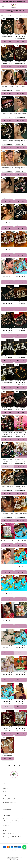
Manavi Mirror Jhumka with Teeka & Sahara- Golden (7, 565)
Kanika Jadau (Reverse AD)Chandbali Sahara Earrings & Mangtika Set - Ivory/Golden (7, 753)
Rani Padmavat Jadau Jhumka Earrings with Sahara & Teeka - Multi (20, 61)
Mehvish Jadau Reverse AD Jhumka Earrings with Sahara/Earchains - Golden (20, 513)
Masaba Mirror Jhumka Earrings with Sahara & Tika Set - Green (20, 486)
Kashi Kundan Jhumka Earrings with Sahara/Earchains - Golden (7, 194)
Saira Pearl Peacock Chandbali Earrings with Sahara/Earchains (20, 86)
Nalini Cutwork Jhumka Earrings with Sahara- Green (20, 673)
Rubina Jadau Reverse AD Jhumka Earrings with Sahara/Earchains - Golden (7, 167)
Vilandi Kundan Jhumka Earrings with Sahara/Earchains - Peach (20, 619)
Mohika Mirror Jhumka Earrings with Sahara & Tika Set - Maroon (20, 565)
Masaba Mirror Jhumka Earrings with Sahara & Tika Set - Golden (7, 140)
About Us (5, 788)
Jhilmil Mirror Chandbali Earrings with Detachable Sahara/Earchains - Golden (7, 302)
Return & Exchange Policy (10, 802)
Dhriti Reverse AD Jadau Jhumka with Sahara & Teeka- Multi (20, 34)
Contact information (14, 859)
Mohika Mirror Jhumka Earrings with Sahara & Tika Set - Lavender (7, 673)
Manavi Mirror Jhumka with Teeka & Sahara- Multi (7, 275)
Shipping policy (19, 857)
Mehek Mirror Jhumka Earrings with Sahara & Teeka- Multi (7, 459)
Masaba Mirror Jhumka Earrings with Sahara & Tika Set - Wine (20, 329)
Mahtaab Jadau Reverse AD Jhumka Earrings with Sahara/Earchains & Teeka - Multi (7, 221)
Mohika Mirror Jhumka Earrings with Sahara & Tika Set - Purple (20, 699)
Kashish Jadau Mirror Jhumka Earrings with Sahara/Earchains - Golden (20, 140)
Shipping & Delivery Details (10, 799)
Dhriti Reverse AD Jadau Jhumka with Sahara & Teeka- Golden (7, 86)
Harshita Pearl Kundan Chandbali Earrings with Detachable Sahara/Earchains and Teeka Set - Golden (7, 34)
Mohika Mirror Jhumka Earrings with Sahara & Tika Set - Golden (7, 726)
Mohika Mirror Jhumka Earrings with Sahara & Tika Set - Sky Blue (20, 592)
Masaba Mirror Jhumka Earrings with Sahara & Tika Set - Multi (20, 194)
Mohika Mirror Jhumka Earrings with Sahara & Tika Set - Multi (7, 699)
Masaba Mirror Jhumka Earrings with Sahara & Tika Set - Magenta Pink (7, 432)
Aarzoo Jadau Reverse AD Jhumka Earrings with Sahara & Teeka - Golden (7, 61)
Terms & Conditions (8, 806)
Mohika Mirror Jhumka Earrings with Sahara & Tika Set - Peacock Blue (20, 646)
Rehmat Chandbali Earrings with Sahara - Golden (7, 619)
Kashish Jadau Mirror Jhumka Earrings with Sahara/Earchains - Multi (20, 167)
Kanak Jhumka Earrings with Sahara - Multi (20, 432)
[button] (3, 6)
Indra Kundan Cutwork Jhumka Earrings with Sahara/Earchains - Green (20, 726)
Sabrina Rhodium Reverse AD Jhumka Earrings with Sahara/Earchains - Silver (7, 355)
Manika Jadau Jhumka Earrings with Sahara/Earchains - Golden (20, 407)
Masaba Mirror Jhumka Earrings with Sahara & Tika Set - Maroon (7, 329)
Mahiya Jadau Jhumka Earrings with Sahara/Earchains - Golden (20, 248)
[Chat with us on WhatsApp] (24, 847)
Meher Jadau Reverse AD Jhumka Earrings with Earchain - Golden (20, 302)
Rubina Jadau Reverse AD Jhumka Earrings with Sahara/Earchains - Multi (20, 459)
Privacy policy (20, 855)
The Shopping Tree (13, 853)
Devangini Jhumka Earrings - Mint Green (7, 540)
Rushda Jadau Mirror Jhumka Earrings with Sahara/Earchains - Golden (20, 113)
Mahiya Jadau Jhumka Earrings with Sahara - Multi (8, 248)
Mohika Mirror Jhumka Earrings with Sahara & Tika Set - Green (7, 646)
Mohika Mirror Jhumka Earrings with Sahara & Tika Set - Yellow (7, 592)
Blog (4, 795)
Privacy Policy (7, 809)
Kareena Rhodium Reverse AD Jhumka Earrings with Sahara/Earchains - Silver (20, 355)
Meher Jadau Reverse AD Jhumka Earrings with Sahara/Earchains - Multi (7, 407)
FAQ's (4, 792)
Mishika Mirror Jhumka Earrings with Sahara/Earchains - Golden (7, 113)
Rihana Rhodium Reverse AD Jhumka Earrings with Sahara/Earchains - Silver (7, 380)
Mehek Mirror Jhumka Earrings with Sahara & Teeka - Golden (20, 221)
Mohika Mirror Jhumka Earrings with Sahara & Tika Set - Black (20, 540)
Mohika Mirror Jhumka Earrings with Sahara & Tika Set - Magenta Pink (20, 275)
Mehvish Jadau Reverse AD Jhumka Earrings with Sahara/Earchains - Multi (7, 486)
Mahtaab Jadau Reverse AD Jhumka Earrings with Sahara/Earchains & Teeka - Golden (7, 513)
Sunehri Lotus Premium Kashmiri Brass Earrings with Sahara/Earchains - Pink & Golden (20, 380)
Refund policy (13, 855)
